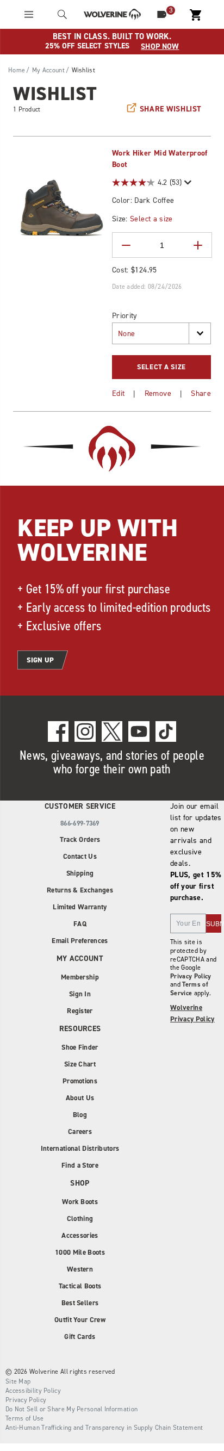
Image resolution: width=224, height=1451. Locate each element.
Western (80, 1269)
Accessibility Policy (33, 1390)
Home (16, 70)
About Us (80, 1097)
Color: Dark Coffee (143, 200)
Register (80, 1010)
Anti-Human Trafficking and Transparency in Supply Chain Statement (104, 1427)
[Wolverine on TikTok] (166, 731)
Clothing (80, 1218)
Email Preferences (80, 940)
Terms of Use (24, 1418)
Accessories (79, 1235)
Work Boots (80, 1201)
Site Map (17, 1381)
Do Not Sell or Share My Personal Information (71, 1409)
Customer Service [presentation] (80, 806)
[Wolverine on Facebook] (58, 731)
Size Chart (80, 1064)
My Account (48, 70)
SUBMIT (214, 924)
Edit (118, 393)
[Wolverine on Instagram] (85, 731)
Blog (80, 1114)
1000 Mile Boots (80, 1252)
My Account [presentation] (80, 958)
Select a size (151, 219)
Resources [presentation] (80, 1028)
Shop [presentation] (79, 1183)
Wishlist (83, 70)
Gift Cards (79, 1336)
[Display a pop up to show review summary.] (187, 182)
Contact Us (80, 856)
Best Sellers (80, 1302)
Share (201, 393)
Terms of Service (189, 988)
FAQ (79, 923)
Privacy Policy (190, 976)
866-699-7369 (79, 823)
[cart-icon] (195, 14)
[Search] (62, 14)
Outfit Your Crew (79, 1319)
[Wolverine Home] (112, 14)
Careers (80, 1131)
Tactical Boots (80, 1286)
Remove (158, 393)
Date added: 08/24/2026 (147, 286)
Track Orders (80, 839)
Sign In (80, 994)
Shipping (80, 873)
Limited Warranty (80, 906)
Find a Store (79, 1165)
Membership (80, 977)
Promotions (80, 1081)
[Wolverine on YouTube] (139, 731)
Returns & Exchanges (80, 890)
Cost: (134, 270)
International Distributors (80, 1148)
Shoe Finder (79, 1047)
